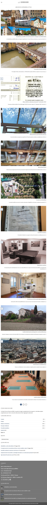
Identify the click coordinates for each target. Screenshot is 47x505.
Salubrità (3, 430)
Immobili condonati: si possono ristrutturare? (10, 450)
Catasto (2, 419)
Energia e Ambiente (5, 425)
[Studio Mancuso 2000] (23, 2)
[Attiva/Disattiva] (45, 419)
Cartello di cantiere (42, 232)
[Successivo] (26, 405)
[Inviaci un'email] (6, 480)
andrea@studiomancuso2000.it (11, 468)
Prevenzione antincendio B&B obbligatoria (36, 299)
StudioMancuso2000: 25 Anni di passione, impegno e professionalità (31, 36)
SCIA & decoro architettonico (39, 364)
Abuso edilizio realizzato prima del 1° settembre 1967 (34, 102)
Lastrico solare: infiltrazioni (40, 397)
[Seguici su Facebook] (2, 480)
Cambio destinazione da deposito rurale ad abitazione (34, 332)
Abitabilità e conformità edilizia (7, 445)
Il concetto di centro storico (40, 69)
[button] (1, 2)
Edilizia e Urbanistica (5, 423)
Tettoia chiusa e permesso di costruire (38, 134)
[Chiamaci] (8, 480)
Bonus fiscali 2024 (42, 167)
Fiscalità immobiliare (5, 428)
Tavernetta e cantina (41, 265)
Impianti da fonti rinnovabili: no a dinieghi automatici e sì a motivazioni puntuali (16, 452)
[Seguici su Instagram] (4, 480)
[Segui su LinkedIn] (10, 480)
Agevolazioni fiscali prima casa (7, 454)
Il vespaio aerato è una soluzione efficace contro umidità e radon (14, 448)
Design (2, 421)
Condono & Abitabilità (41, 200)
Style (2, 432)
